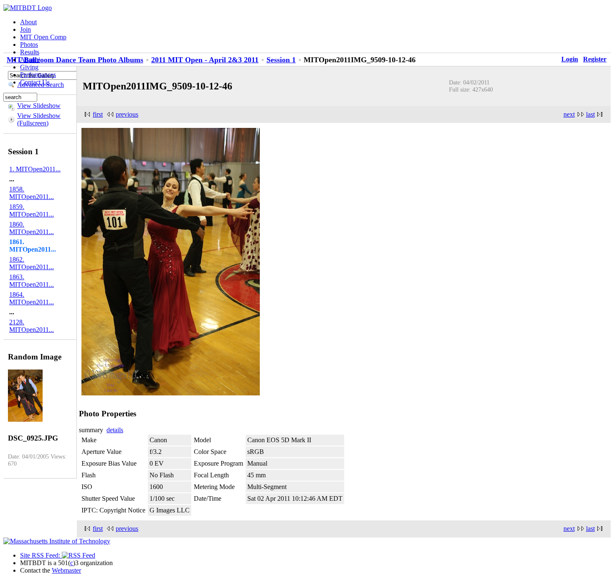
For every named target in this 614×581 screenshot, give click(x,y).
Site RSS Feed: (41, 555)
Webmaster (66, 570)
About (28, 21)
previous (127, 114)
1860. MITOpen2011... (31, 228)
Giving (29, 67)
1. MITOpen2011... (35, 169)
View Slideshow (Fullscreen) (39, 119)
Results (29, 52)
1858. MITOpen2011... (31, 193)
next (569, 114)
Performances (38, 74)
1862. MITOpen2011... (31, 263)
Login (569, 59)
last (590, 114)
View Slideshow (39, 105)
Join (25, 29)
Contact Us (35, 82)
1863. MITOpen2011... (31, 280)
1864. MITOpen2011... (31, 298)
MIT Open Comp (43, 37)
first (98, 114)
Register (594, 59)
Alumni (30, 59)
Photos (29, 44)
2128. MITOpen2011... (31, 326)
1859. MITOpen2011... (31, 210)
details (115, 429)
